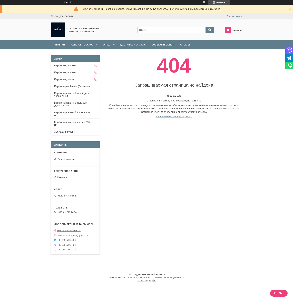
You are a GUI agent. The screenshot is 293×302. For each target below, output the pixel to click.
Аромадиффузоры (64, 131)
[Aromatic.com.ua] (58, 36)
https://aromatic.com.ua (69, 230)
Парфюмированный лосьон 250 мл (72, 114)
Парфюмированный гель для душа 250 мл (70, 104)
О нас (106, 44)
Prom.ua (161, 274)
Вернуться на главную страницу (174, 116)
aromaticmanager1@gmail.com (73, 235)
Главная (59, 44)
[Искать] (210, 30)
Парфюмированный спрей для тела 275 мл (71, 94)
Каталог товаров (82, 44)
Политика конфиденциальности (168, 277)
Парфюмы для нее (65, 65)
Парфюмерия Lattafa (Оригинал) (72, 86)
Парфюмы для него (65, 72)
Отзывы (185, 44)
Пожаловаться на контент (139, 277)
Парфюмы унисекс (64, 79)
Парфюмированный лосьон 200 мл (72, 123)
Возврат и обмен (163, 44)
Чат (281, 293)
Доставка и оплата (132, 44)
